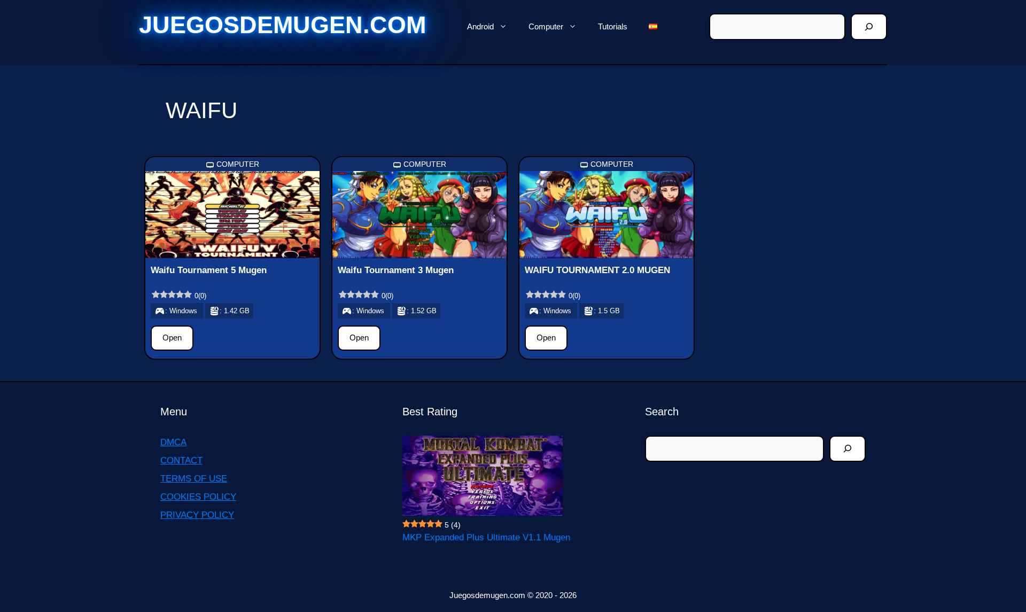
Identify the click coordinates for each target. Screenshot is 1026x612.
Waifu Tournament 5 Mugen (209, 270)
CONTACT (181, 460)
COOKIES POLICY (198, 497)
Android (480, 26)
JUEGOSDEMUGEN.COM (282, 24)
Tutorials (612, 26)
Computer (545, 26)
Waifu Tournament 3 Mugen (396, 270)
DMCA (173, 442)
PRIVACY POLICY (197, 515)
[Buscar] (869, 26)
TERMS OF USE (193, 479)
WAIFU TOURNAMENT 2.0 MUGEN (597, 270)
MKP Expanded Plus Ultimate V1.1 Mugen (486, 537)
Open (172, 337)
